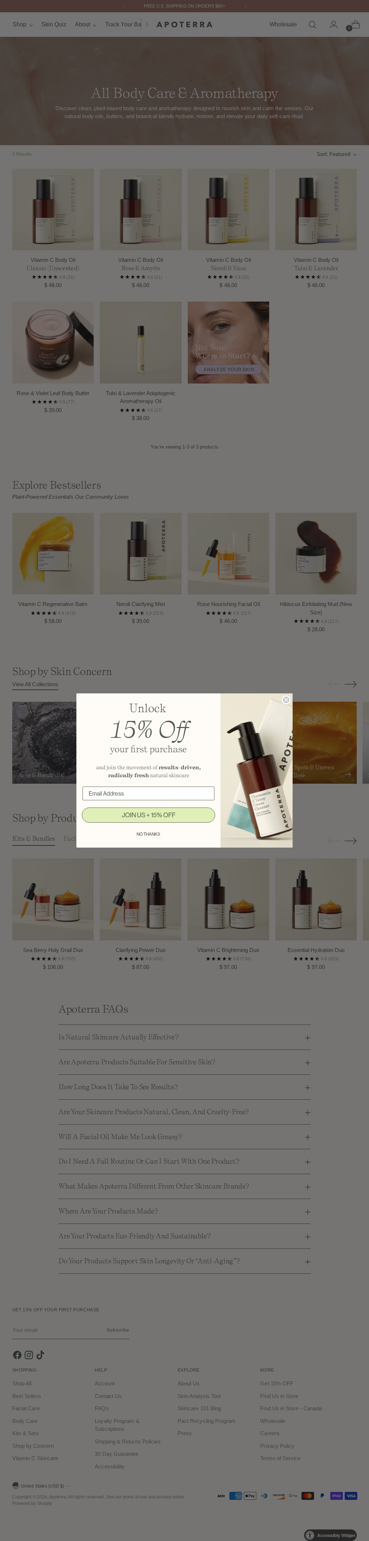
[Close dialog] (286, 700)
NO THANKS (148, 834)
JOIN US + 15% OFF (148, 815)
